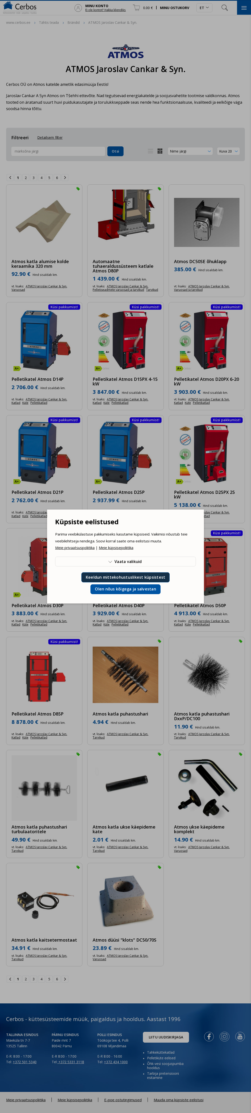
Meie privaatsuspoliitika (75, 547)
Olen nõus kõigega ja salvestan (125, 589)
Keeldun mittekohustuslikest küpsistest (125, 577)
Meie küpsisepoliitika (116, 547)
